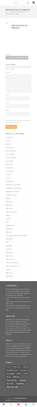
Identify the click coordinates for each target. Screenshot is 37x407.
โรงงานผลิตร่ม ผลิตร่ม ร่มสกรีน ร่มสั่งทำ (16, 235)
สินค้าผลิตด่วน (9, 276)
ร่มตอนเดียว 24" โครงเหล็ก (13, 184)
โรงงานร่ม (23, 370)
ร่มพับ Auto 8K (9, 256)
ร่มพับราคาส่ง (26, 367)
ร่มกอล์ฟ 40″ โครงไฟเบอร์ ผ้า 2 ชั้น (17, 57)
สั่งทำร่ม (16, 377)
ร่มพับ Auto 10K (10, 259)
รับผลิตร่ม (23, 380)
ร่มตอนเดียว (9, 245)
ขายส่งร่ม (20, 384)
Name (7, 94)
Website (7, 110)
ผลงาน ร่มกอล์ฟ (10, 154)
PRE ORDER (9, 239)
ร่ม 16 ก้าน (8, 174)
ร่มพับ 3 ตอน (9, 273)
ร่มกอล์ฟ (8, 269)
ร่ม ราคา (10, 384)
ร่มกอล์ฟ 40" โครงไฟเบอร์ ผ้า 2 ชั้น (18, 12)
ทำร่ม (9, 377)
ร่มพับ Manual (9, 252)
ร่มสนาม (8, 215)
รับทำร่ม (25, 373)
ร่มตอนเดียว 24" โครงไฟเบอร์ (13, 188)
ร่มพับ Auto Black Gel (11, 212)
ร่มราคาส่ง (12, 387)
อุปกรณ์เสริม (9, 229)
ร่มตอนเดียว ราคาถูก (11, 195)
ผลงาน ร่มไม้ (9, 168)
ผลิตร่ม (19, 373)
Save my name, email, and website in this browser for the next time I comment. (18, 121)
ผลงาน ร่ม (8, 144)
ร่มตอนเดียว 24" (10, 181)
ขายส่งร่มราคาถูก (17, 367)
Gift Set (8, 140)
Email (7, 102)
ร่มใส (7, 222)
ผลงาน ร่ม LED (10, 147)
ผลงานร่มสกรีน (10, 171)
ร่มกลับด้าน (9, 249)
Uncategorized (9, 137)
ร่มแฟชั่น (8, 218)
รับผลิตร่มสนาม (10, 225)
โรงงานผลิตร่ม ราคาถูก (12, 370)
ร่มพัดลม (8, 198)
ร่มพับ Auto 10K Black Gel (12, 266)
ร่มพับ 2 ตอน (9, 201)
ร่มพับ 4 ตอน (9, 205)
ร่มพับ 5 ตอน (9, 208)
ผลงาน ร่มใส (9, 164)
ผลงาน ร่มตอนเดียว (11, 157)
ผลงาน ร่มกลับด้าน (11, 151)
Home (7, 12)
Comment (8, 72)
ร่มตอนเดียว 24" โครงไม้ (12, 191)
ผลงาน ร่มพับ (9, 161)
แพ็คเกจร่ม (8, 232)
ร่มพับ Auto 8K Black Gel (12, 262)
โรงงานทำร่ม (12, 380)
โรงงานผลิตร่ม (11, 373)
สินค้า (7, 242)
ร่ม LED (8, 178)
